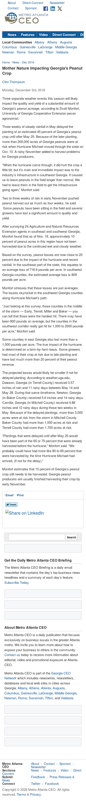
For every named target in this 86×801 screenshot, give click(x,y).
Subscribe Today (16, 582)
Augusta (66, 42)
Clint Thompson (13, 81)
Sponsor (31, 8)
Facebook (52, 783)
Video (43, 34)
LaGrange (45, 47)
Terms (21, 794)
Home (6, 62)
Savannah (35, 52)
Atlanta (46, 688)
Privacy (35, 794)
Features (27, 34)
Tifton (49, 52)
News (12, 34)
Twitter (35, 783)
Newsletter (57, 2)
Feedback (38, 777)
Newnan (8, 52)
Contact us (12, 654)
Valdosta (62, 52)
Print (20, 495)
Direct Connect (32, 2)
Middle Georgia (66, 47)
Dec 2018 (28, 62)
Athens (52, 42)
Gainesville (28, 47)
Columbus (9, 47)
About (12, 2)
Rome (21, 52)
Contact (13, 8)
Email (9, 495)
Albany (40, 42)
